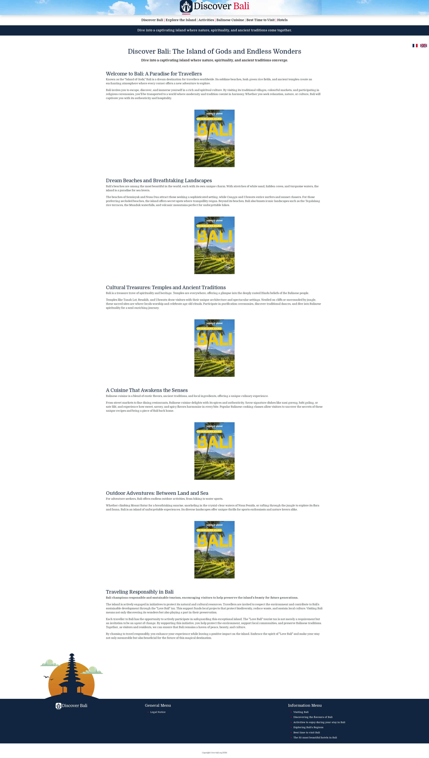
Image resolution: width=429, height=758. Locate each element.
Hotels (282, 20)
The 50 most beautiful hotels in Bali (315, 737)
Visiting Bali (301, 712)
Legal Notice (158, 712)
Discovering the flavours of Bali (312, 717)
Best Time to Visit (261, 20)
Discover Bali (152, 20)
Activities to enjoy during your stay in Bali (319, 722)
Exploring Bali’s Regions (308, 727)
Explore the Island (181, 20)
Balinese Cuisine (230, 20)
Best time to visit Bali (306, 732)
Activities (206, 20)
